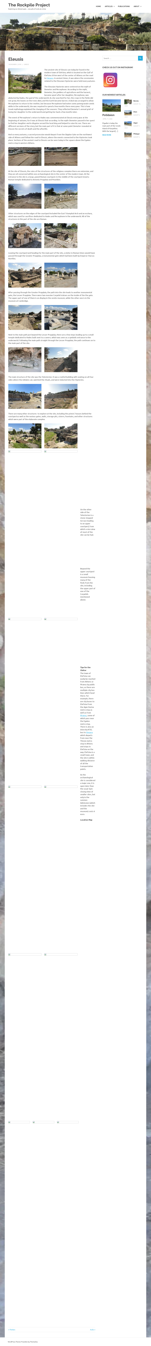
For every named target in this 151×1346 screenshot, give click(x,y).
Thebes (12, 1329)
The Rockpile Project (29, 4)
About (136, 6)
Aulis (92, 1329)
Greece (26, 64)
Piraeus (83, 715)
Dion (135, 112)
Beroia (136, 101)
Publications (124, 6)
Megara (50, 78)
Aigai (135, 123)
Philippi (136, 134)
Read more (106, 135)
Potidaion (108, 115)
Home (98, 6)
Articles (109, 6)
